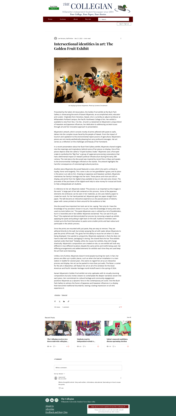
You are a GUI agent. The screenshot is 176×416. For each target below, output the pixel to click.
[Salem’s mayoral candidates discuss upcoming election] (117, 328)
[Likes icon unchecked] (59, 388)
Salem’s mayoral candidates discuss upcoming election (117, 340)
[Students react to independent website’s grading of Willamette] (88, 328)
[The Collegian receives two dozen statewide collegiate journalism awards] (58, 328)
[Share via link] (68, 301)
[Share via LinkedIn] (64, 301)
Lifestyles (57, 295)
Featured (64, 295)
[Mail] (56, 400)
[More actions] (121, 38)
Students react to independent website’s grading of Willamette (85, 340)
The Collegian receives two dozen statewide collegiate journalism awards (57, 340)
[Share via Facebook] (55, 301)
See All (129, 317)
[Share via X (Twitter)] (59, 301)
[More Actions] (121, 378)
